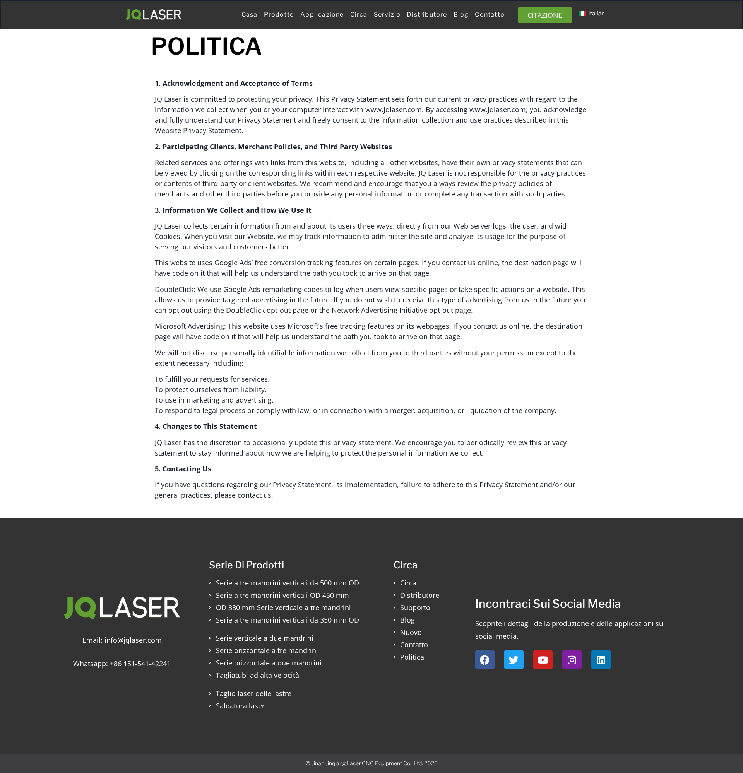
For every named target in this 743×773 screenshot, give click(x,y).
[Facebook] (485, 659)
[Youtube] (543, 659)
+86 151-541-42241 (140, 663)
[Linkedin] (601, 659)
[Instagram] (572, 659)
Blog (461, 14)
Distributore (427, 14)
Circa (359, 14)
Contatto (490, 14)
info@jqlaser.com (133, 640)
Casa (249, 14)
